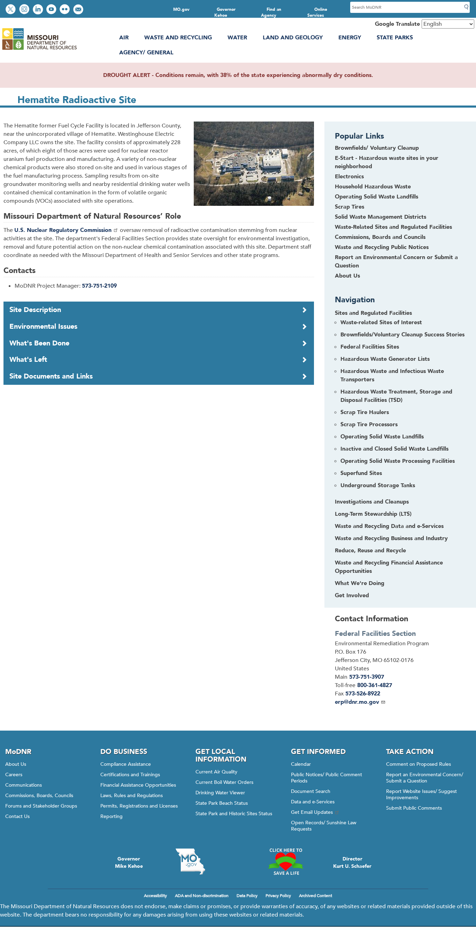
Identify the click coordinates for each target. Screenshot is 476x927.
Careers (13, 774)
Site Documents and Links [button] (51, 376)
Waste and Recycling (178, 37)
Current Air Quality (216, 772)
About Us (347, 276)
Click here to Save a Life (285, 861)
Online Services (317, 12)
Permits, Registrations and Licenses (139, 806)
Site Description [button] (35, 309)
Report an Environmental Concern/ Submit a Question (424, 777)
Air (124, 37)
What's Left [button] (28, 359)
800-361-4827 (374, 685)
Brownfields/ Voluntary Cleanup (377, 148)
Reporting (111, 816)
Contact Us (17, 816)
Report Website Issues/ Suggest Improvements (421, 794)
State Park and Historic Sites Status (233, 813)
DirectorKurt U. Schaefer (352, 863)
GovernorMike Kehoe (129, 863)
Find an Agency (271, 12)
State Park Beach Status (221, 803)
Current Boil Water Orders (224, 782)
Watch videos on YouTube (52, 10)
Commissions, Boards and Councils (380, 237)
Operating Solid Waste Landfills (376, 197)
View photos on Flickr (65, 10)
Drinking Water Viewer (220, 792)
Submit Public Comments (414, 808)
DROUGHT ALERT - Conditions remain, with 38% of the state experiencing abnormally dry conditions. (238, 75)
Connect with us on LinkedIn (39, 10)
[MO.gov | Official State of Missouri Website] (190, 861)
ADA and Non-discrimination (202, 896)
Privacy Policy (278, 896)
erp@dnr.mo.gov (357, 702)
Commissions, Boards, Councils (39, 795)
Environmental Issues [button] (43, 326)
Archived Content (315, 896)
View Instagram (25, 10)
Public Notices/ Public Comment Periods (326, 777)
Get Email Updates (312, 812)
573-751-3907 (366, 677)
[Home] (39, 50)
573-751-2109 (99, 286)
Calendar (301, 764)
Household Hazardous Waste (373, 186)
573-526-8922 (362, 694)
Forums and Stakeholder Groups (41, 806)
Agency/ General (146, 52)
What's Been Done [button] (39, 343)
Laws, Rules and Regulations (131, 795)
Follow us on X (11, 10)
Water (237, 37)
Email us (79, 10)
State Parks (395, 37)
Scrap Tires (349, 207)
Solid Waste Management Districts (380, 217)
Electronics (349, 176)
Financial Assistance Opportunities (138, 785)
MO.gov (181, 9)
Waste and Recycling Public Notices (382, 247)
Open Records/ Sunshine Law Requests (323, 825)
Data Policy (247, 896)
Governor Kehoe (225, 12)
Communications (23, 785)
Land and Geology (293, 37)
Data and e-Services (313, 802)
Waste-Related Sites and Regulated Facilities (393, 227)
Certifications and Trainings (130, 774)
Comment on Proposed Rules (418, 764)
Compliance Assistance (125, 764)
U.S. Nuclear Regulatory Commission (63, 230)
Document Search (310, 791)
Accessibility (155, 896)
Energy (349, 37)
